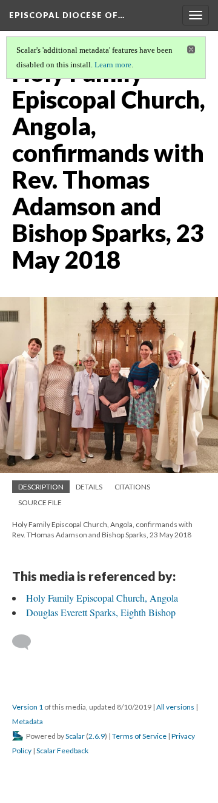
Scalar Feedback (62, 750)
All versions (175, 706)
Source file (40, 502)
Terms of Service (139, 736)
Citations (132, 486)
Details (89, 486)
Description (41, 486)
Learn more (112, 64)
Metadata (27, 721)
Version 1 (27, 706)
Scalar (75, 736)
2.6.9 (96, 736)
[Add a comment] (27, 642)
